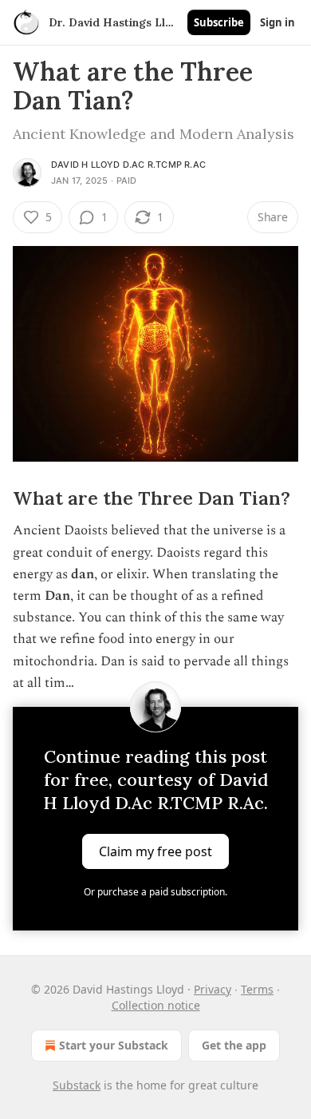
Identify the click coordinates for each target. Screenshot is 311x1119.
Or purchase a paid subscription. (155, 892)
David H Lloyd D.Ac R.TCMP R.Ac (128, 164)
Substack (76, 1085)
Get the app (234, 1045)
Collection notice (156, 1005)
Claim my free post (155, 850)
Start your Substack (113, 1045)
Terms (257, 989)
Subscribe (219, 22)
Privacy (212, 989)
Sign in (277, 22)
